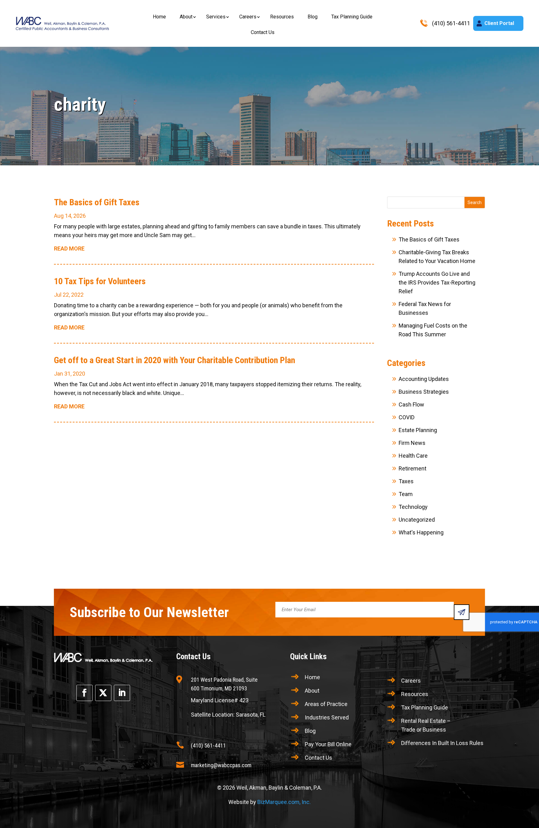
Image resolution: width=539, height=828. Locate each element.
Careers (247, 17)
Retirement (412, 468)
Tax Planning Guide (351, 17)
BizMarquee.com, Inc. (284, 802)
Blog (313, 17)
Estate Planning (418, 430)
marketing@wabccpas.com (221, 765)
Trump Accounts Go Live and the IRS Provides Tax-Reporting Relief (437, 282)
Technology (413, 507)
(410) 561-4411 (208, 745)
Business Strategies (424, 391)
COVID (407, 417)
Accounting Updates (424, 379)
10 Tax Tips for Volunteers (100, 281)
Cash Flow (411, 404)
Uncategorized (417, 519)
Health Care (413, 455)
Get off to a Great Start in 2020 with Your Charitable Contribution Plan (174, 360)
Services (216, 17)
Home (159, 17)
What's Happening (421, 532)
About (186, 17)
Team (406, 494)
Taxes (406, 481)
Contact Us (262, 32)
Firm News (412, 443)
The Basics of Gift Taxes (96, 202)
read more (69, 248)
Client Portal (499, 23)
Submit (461, 612)
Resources (282, 17)
